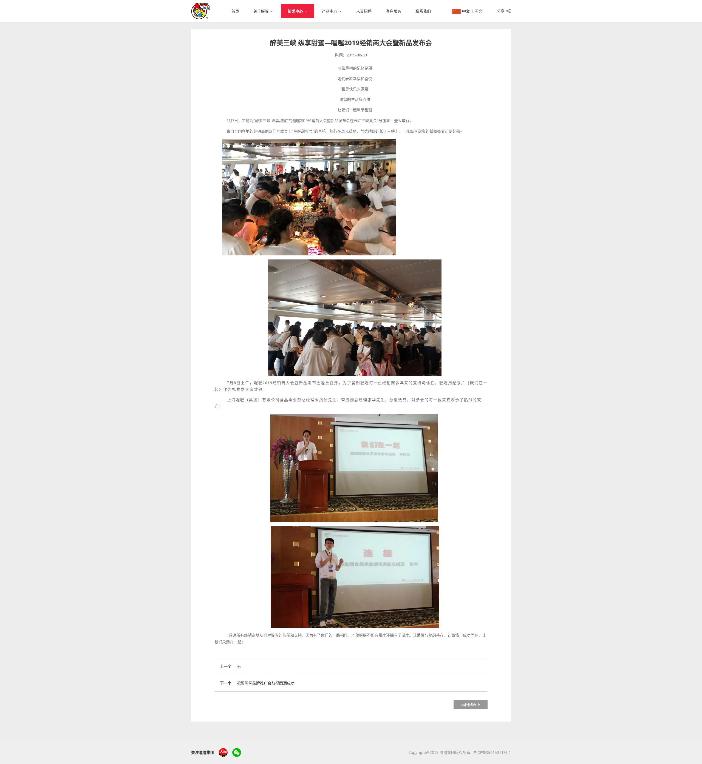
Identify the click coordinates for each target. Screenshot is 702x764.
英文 (478, 11)
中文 (466, 11)
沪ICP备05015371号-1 (491, 752)
